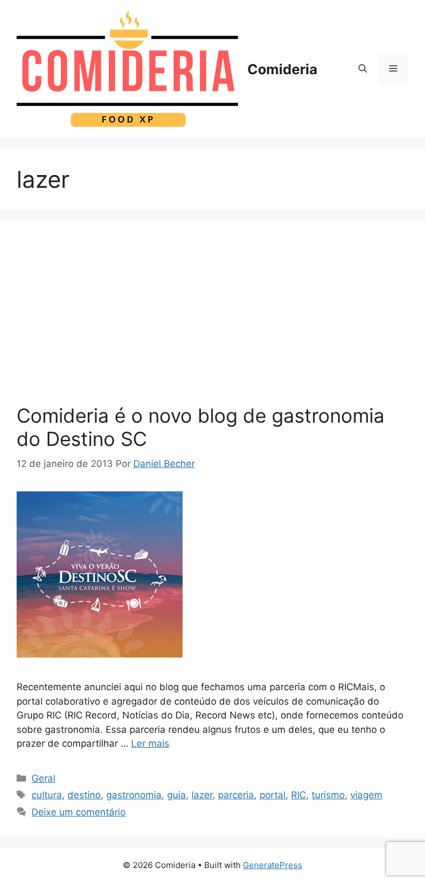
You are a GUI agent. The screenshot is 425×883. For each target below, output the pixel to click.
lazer (201, 794)
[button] (363, 69)
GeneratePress (272, 865)
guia (176, 794)
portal (273, 794)
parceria (236, 794)
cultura (47, 794)
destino (84, 794)
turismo (328, 794)
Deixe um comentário (79, 812)
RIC (298, 794)
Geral (43, 778)
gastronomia (134, 794)
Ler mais (150, 743)
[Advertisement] (212, 320)
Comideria (282, 69)
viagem (366, 794)
